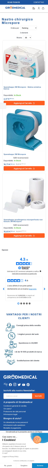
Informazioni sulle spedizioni (14, 425)
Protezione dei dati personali (14, 411)
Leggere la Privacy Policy (10, 456)
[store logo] (15, 8)
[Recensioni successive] (44, 289)
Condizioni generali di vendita (14, 406)
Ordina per (15, 28)
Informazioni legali (10, 414)
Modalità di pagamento (12, 428)
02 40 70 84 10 (13, 2)
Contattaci (39, 2)
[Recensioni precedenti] (3, 289)
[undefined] (40, 271)
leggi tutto (32, 289)
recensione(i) (22, 158)
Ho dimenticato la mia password (15, 422)
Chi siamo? (7, 409)
